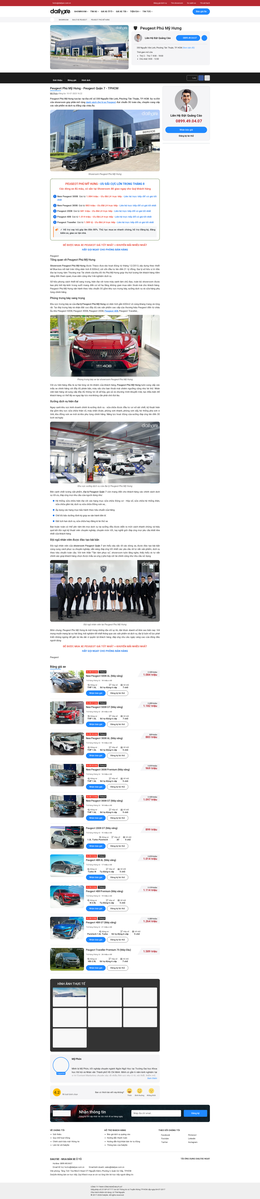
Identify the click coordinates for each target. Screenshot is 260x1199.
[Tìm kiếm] (177, 11)
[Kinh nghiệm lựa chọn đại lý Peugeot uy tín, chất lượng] (69, 997)
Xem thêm (152, 1078)
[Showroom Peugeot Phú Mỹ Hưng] (105, 140)
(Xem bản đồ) (189, 47)
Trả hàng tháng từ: (99, 680)
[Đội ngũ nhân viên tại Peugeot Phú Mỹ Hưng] (105, 591)
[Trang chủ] (52, 20)
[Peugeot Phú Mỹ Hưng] (140, 997)
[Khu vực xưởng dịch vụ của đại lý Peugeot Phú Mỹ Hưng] (105, 452)
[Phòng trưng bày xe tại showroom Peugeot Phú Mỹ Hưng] (105, 346)
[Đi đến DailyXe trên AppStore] (199, 1172)
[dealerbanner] (89, 47)
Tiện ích (134, 11)
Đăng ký (195, 1113)
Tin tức (146, 11)
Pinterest (192, 1135)
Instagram (192, 1142)
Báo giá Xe (201, 11)
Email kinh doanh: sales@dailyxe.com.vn (106, 1167)
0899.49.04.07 (190, 38)
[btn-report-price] (204, 38)
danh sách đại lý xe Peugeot (101, 102)
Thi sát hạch (205, 3)
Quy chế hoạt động (61, 1138)
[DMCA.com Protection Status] (196, 1190)
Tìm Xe (93, 11)
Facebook (165, 1135)
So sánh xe (191, 3)
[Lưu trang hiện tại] (183, 11)
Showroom (80, 11)
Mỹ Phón (54, 93)
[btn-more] (207, 78)
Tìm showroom (177, 3)
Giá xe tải (121, 11)
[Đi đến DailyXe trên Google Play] (199, 1165)
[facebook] (73, 1063)
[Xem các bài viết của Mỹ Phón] (61, 1065)
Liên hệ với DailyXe (61, 1145)
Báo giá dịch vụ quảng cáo (118, 1134)
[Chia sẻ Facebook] (201, 78)
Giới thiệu (57, 1134)
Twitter (164, 1142)
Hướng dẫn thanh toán (117, 1138)
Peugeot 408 (111, 311)
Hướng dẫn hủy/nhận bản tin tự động (123, 1141)
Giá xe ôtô (106, 11)
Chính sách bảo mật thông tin (66, 1141)
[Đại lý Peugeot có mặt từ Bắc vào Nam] (105, 997)
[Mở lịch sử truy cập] (188, 11)
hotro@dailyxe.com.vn (62, 3)
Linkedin (191, 1138)
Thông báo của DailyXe (117, 1145)
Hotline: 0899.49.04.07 (62, 1163)
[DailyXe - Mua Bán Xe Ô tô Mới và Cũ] (60, 11)
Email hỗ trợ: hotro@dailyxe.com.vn (68, 1167)
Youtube (165, 1138)
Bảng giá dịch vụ (160, 3)
